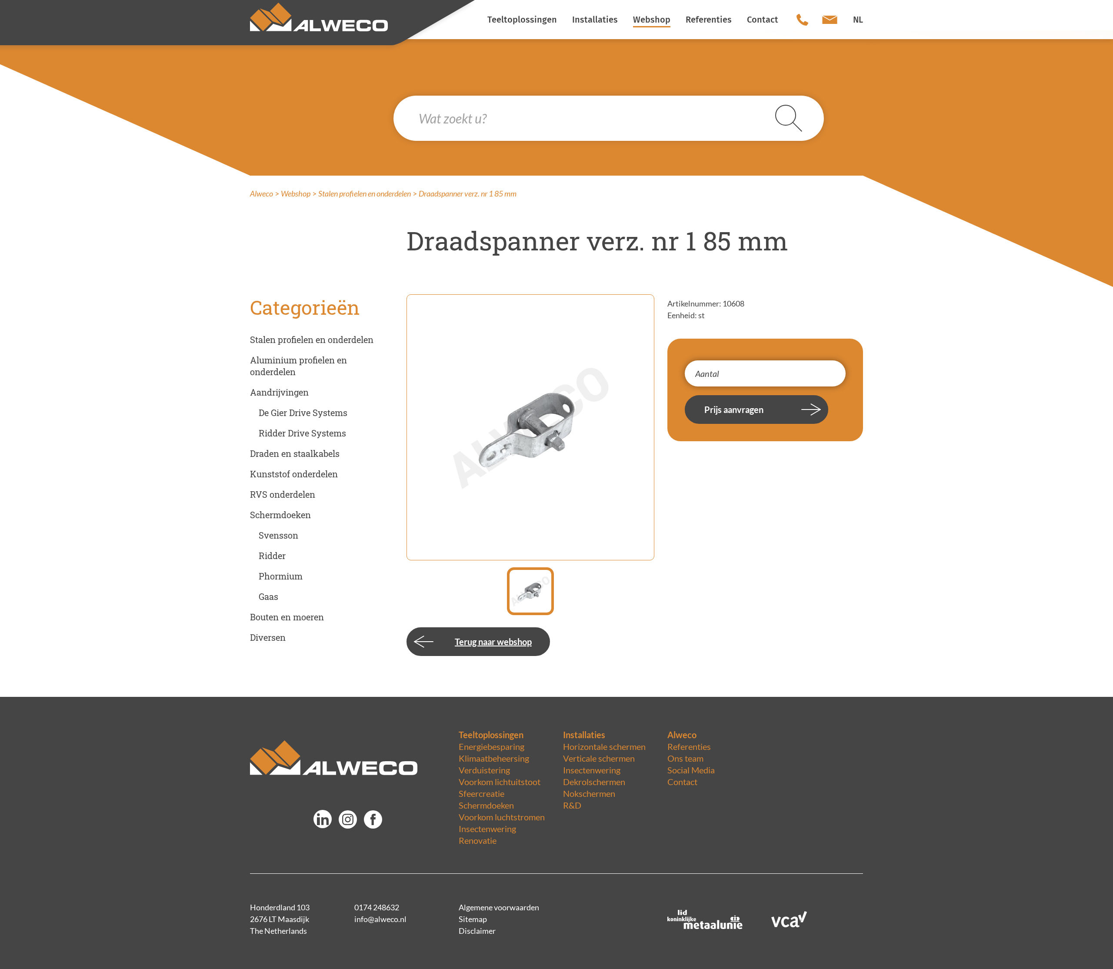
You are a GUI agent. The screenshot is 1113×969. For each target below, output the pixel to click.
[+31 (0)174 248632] (802, 19)
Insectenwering (487, 828)
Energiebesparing (491, 746)
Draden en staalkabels (295, 453)
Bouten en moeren (287, 617)
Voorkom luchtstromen (502, 817)
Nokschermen (589, 793)
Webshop (295, 193)
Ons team (685, 758)
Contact (682, 781)
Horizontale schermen (604, 746)
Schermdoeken (280, 514)
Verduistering (484, 770)
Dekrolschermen (594, 781)
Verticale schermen (599, 758)
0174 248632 (376, 907)
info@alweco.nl (380, 919)
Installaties (584, 734)
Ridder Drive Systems (302, 433)
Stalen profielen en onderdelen (364, 193)
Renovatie (478, 840)
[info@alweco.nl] (829, 19)
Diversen (268, 637)
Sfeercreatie (481, 793)
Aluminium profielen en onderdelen (298, 365)
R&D (572, 805)
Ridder (272, 555)
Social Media (691, 770)
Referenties (689, 746)
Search (799, 118)
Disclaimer (477, 931)
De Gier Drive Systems (303, 412)
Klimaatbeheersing (494, 758)
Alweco (261, 193)
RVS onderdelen (282, 494)
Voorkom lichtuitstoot (499, 781)
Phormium (281, 576)
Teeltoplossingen (491, 734)
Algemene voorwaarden (499, 907)
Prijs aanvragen (733, 409)
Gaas (268, 596)
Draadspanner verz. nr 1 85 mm (468, 193)
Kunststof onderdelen (294, 474)
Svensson (278, 535)
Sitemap (473, 919)
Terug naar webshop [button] (493, 641)
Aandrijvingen (279, 392)
